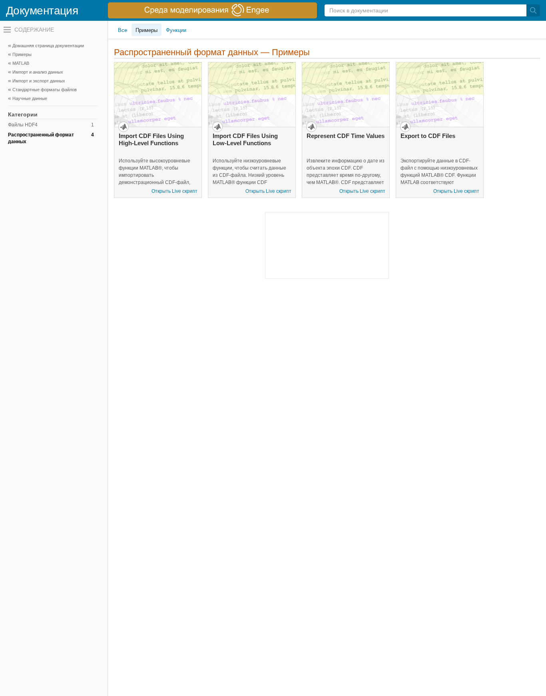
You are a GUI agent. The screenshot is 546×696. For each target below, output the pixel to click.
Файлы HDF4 (51, 125)
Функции (176, 30)
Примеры (146, 30)
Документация (42, 10)
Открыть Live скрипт (174, 191)
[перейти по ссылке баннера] (212, 10)
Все (122, 30)
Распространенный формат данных (51, 138)
